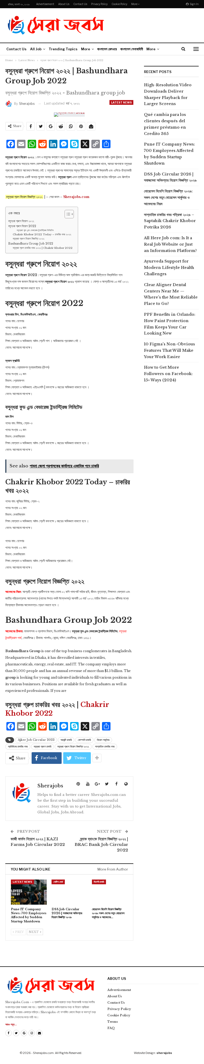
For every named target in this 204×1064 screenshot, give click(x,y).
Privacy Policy (99, 4)
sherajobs (164, 1053)
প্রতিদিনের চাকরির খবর (18, 746)
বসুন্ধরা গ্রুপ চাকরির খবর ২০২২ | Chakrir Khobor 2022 (43, 248)
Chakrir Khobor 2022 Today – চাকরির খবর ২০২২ (42, 234)
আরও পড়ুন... (11, 1024)
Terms (112, 1022)
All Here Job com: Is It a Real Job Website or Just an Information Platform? (170, 244)
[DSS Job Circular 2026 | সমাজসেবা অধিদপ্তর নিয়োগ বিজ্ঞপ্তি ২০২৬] (69, 892)
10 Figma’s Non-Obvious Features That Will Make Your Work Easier (169, 350)
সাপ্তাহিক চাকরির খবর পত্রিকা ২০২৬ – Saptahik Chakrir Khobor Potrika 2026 (170, 221)
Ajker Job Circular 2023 (36, 740)
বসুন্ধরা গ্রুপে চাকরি (42, 746)
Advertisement (45, 4)
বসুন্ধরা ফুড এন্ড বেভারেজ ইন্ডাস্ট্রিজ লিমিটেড (35, 230)
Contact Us (80, 4)
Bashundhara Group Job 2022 (30, 243)
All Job (35, 49)
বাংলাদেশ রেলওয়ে (107, 49)
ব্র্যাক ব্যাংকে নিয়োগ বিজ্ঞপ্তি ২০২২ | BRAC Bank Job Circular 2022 (101, 844)
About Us (63, 4)
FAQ (111, 1028)
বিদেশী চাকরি (99, 881)
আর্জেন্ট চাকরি (66, 740)
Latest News (121, 102)
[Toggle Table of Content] (67, 214)
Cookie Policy (119, 4)
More (134, 4)
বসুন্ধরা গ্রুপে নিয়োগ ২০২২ (21, 221)
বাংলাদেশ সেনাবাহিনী (131, 49)
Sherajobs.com (76, 197)
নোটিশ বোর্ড (58, 881)
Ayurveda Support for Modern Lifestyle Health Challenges (169, 267)
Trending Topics (63, 49)
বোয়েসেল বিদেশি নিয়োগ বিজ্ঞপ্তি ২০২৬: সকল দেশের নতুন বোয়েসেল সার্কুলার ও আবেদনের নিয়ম (168, 197)
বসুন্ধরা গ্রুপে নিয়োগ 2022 (22, 226)
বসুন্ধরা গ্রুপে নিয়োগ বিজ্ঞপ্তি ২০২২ (28, 238)
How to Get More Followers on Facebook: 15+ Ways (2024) (168, 373)
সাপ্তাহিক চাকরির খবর (104, 746)
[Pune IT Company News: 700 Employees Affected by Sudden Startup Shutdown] (29, 892)
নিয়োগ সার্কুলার (103, 740)
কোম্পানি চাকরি (84, 740)
